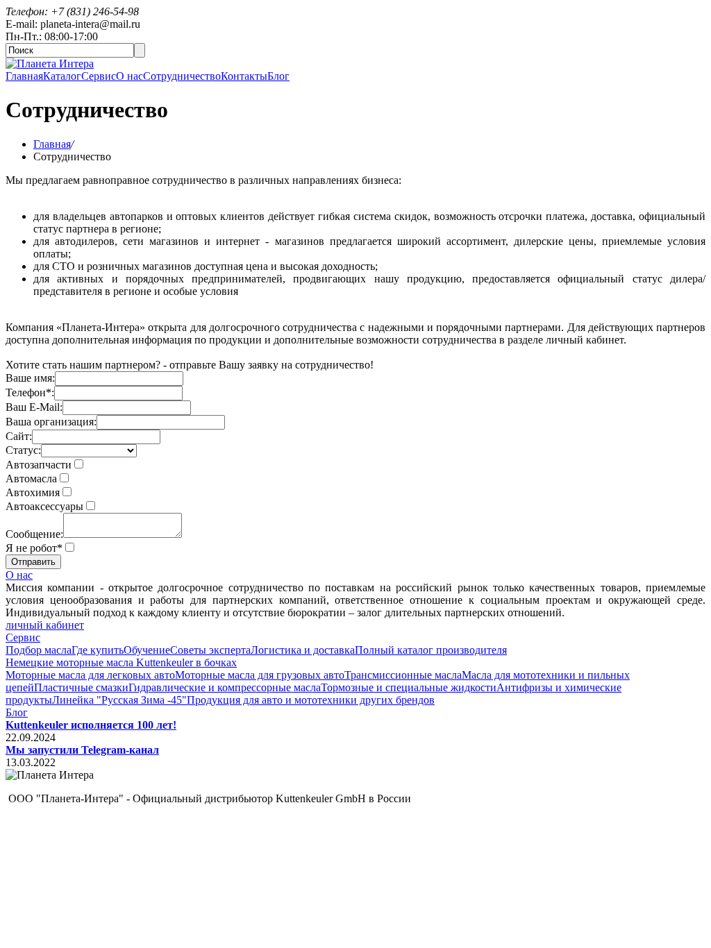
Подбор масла (39, 650)
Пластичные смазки (81, 687)
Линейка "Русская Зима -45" (119, 700)
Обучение (147, 650)
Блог (278, 76)
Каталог (62, 76)
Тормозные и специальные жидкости (408, 687)
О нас (129, 76)
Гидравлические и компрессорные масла (224, 687)
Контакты (244, 76)
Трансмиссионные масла (403, 675)
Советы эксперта (210, 650)
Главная (24, 76)
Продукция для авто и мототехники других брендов (311, 700)
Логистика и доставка (303, 650)
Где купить (98, 650)
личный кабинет (45, 625)
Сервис (98, 76)
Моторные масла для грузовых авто (259, 675)
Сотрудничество (182, 76)
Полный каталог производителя (431, 650)
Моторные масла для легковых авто (90, 675)
